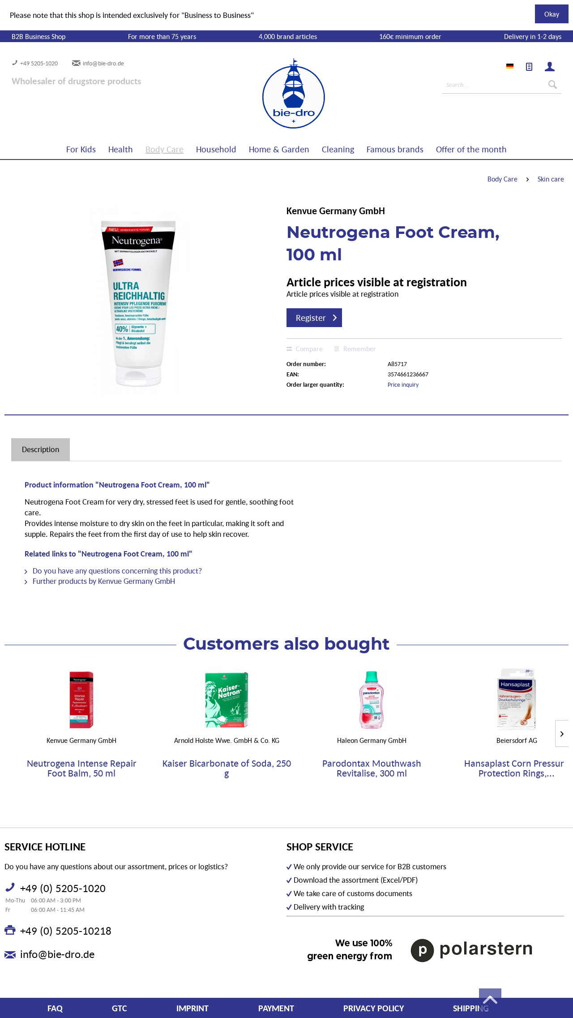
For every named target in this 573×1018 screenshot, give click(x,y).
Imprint (192, 1008)
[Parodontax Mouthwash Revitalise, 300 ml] (371, 700)
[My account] (549, 67)
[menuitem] (529, 67)
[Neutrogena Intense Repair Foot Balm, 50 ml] (81, 700)
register (311, 318)
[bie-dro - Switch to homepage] (266, 93)
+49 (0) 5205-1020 (63, 888)
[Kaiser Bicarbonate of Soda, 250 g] (226, 700)
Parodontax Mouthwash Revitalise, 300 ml (371, 768)
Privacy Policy (373, 1008)
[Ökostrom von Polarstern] (425, 950)
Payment (276, 1008)
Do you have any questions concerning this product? (116, 570)
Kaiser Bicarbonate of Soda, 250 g (226, 768)
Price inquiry (403, 384)
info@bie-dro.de (103, 63)
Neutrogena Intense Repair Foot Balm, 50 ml (82, 768)
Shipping (471, 1008)
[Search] (552, 85)
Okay (551, 13)
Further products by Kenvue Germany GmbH (103, 581)
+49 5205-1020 (39, 63)
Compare (308, 348)
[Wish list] (529, 67)
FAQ (55, 1008)
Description (40, 449)
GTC (119, 1008)
